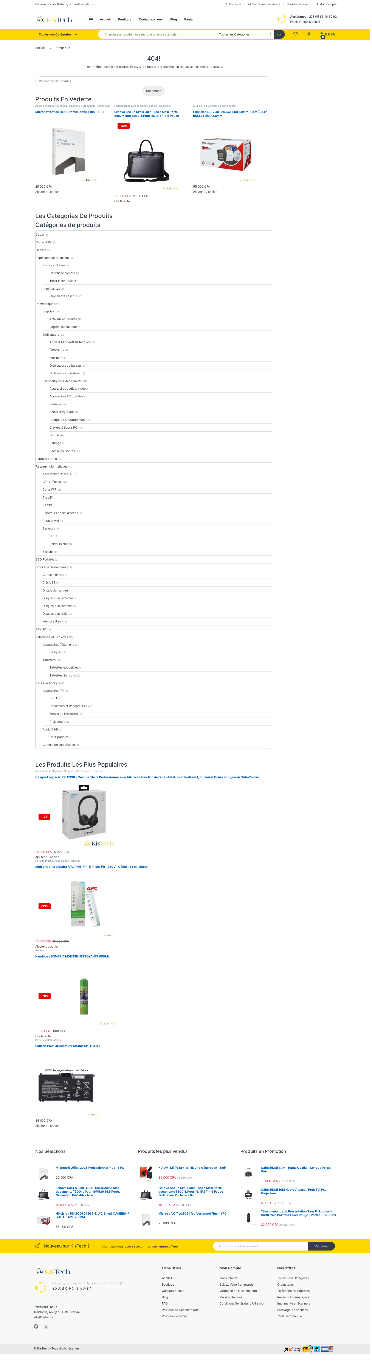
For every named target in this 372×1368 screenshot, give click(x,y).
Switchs (48, 551)
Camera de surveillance (222, 105)
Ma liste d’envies (297, 4)
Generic (41, 250)
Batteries (56, 404)
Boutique (235, 4)
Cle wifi (48, 497)
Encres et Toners (54, 265)
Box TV (54, 698)
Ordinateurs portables (65, 373)
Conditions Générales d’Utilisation (242, 1303)
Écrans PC (57, 350)
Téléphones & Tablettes (52, 637)
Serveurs (49, 528)
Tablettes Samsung (63, 675)
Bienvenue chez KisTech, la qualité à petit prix (65, 4)
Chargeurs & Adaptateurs (67, 420)
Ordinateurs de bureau (65, 365)
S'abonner (321, 1246)
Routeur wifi (51, 520)
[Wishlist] (295, 34)
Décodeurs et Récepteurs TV (69, 706)
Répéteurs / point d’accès (60, 513)
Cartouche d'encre (62, 273)
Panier (189, 19)
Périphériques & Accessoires (131, 105)
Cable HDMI (44, 242)
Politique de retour (174, 1316)
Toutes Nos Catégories (293, 1278)
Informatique (44, 304)
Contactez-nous (151, 19)
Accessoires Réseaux (57, 474)
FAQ (165, 1303)
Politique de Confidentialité (180, 1310)
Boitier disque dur (62, 412)
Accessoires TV (53, 690)
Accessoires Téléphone (58, 644)
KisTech (43, 1348)
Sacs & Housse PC (160, 105)
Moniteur (56, 358)
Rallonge (55, 443)
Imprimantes (51, 288)
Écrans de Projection (64, 713)
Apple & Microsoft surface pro (52, 105)
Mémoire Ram (52, 621)
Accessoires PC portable (66, 396)
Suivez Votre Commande (237, 1284)
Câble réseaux (52, 481)
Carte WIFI (50, 489)
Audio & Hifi (200, 105)
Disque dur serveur (56, 590)
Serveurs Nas (59, 544)
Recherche (153, 91)
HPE (52, 536)
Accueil (105, 19)
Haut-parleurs (59, 737)
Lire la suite (122, 201)
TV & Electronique (48, 683)
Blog (173, 19)
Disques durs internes (57, 606)
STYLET (41, 629)
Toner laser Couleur (63, 281)
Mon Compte (328, 4)
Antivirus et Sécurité (63, 319)
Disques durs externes (58, 598)
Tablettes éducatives (64, 667)
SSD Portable (45, 559)
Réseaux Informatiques (51, 466)
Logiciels (49, 311)
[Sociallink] (36, 1326)
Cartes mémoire (53, 574)
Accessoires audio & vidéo (68, 388)
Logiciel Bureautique (83, 105)
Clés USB (49, 582)
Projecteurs (57, 721)
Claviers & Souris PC (63, 427)
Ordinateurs (103, 105)
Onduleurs (57, 435)
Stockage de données (51, 567)
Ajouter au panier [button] (47, 191)
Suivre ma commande (266, 4)
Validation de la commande (238, 1290)
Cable (40, 234)
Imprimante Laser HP (64, 296)
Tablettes (49, 660)
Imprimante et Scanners (52, 257)
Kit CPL (48, 505)
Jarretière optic (46, 458)
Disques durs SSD (55, 613)
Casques (56, 652)
